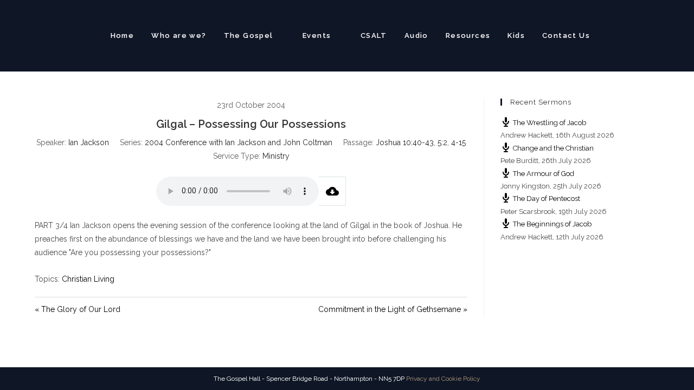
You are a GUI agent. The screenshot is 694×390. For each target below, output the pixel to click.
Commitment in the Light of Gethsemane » (392, 309)
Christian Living (88, 279)
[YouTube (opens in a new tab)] (654, 34)
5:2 (442, 142)
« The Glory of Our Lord (77, 309)
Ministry (276, 156)
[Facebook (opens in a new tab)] (635, 34)
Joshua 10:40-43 (405, 142)
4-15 (458, 142)
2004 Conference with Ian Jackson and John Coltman (238, 142)
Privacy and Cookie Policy (443, 378)
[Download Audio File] (332, 191)
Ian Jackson (88, 142)
